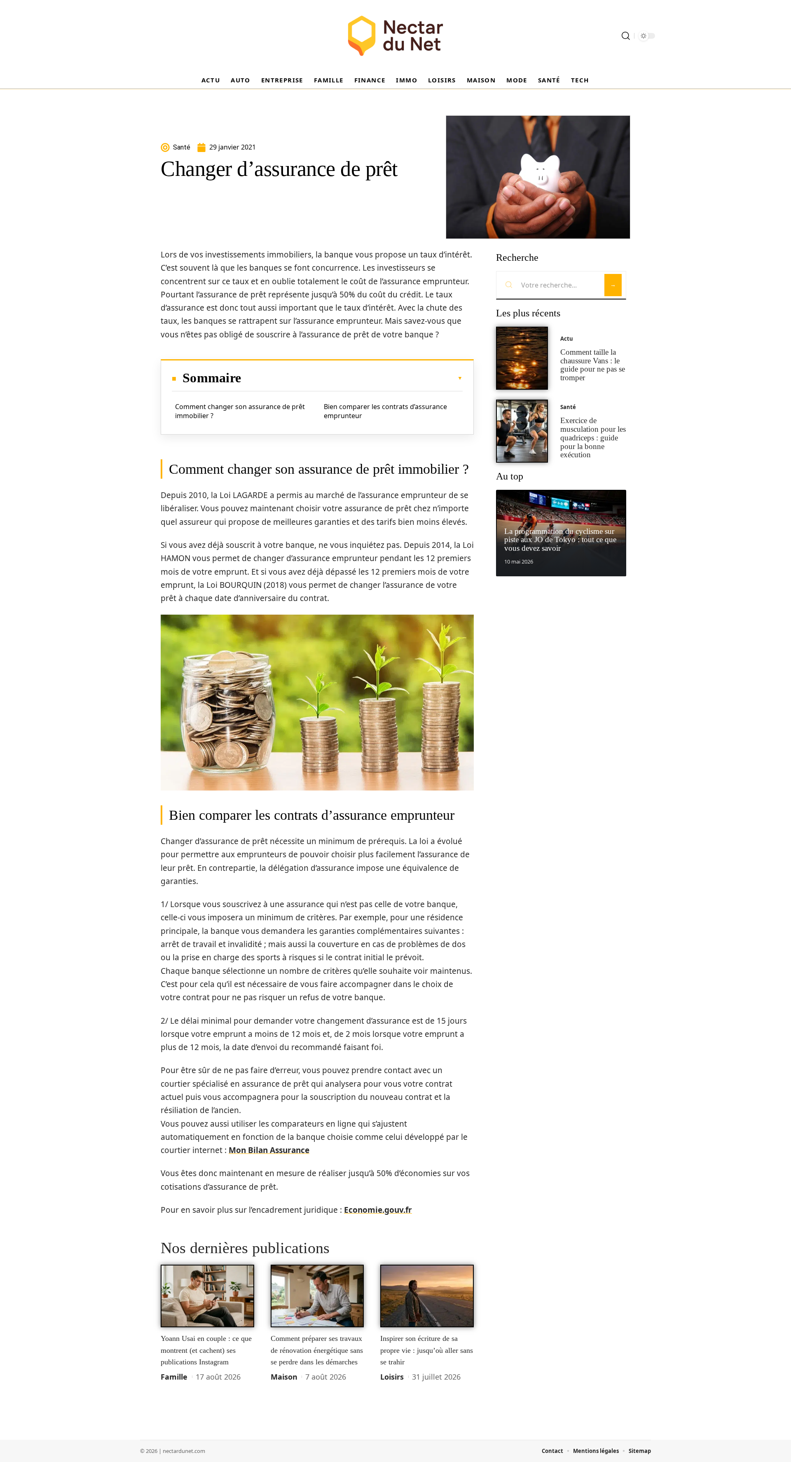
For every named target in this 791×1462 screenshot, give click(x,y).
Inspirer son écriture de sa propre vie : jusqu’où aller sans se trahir (426, 1350)
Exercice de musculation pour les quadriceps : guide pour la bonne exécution (593, 437)
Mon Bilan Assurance (269, 1150)
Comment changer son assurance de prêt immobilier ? (240, 411)
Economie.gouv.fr (378, 1210)
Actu (566, 338)
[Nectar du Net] (395, 36)
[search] (626, 36)
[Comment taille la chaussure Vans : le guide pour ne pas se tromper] (522, 358)
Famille (174, 1377)
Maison (284, 1377)
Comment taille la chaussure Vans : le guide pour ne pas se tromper (592, 365)
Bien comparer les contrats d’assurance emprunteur (385, 411)
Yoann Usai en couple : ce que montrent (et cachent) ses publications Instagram (206, 1350)
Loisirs (392, 1377)
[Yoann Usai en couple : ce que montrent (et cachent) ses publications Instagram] (207, 1296)
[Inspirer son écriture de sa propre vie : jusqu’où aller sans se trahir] (427, 1296)
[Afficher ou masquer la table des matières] (352, 378)
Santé (568, 407)
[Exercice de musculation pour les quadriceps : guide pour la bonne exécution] (522, 431)
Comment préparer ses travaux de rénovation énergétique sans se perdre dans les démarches (317, 1350)
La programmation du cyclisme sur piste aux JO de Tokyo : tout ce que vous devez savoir (560, 540)
